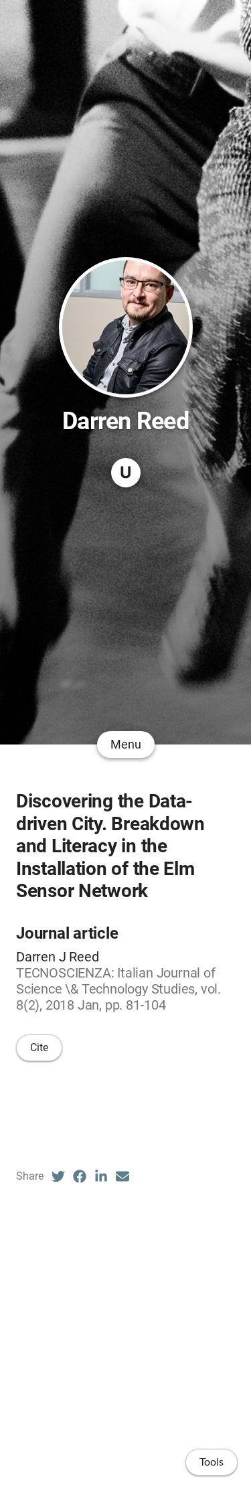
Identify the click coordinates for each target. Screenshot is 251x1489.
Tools (211, 1462)
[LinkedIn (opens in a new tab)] (101, 1176)
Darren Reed (125, 421)
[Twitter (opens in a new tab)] (58, 1176)
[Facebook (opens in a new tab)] (79, 1176)
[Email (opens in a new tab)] (122, 1176)
